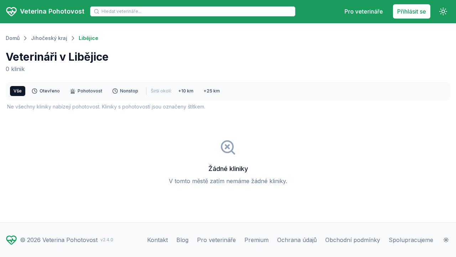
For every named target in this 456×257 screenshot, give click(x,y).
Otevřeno (50, 91)
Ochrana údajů (297, 239)
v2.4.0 (106, 239)
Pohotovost (90, 91)
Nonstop (129, 91)
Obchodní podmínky (352, 239)
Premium (256, 239)
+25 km (211, 91)
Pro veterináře (363, 11)
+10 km (185, 91)
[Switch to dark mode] (443, 11)
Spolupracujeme (411, 239)
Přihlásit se (411, 11)
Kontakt (157, 239)
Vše (18, 91)
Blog (182, 239)
